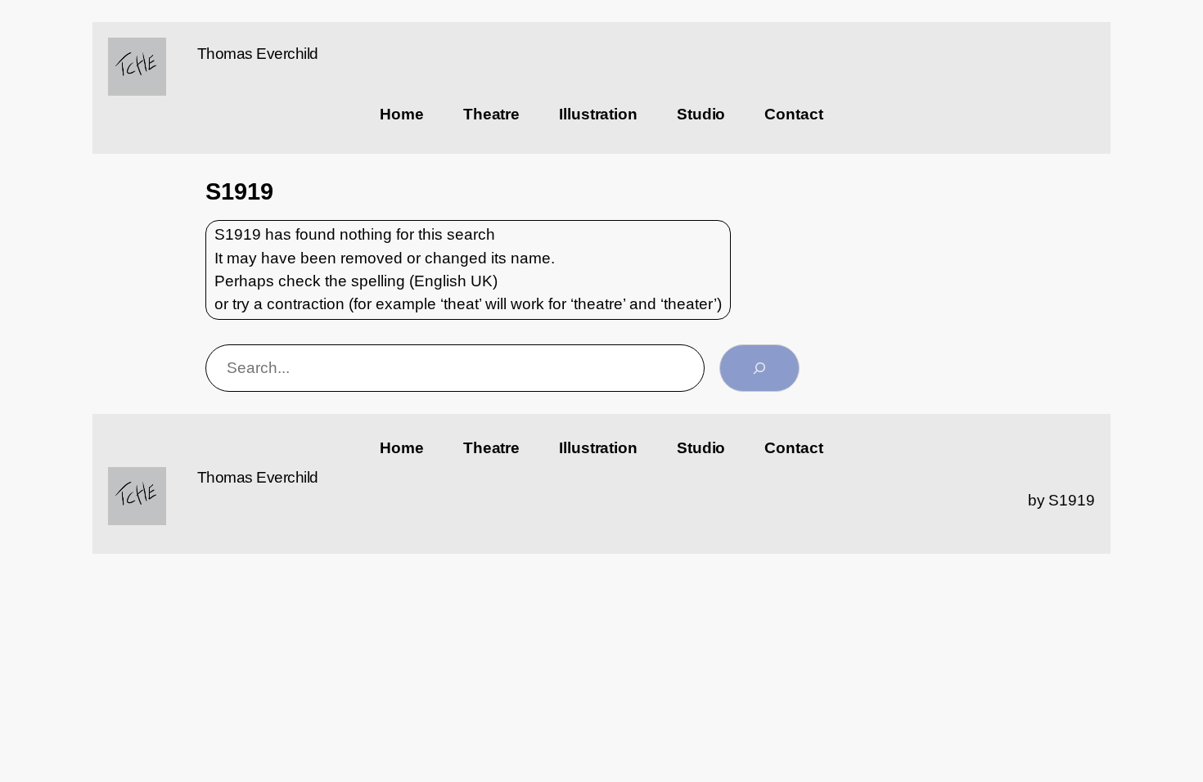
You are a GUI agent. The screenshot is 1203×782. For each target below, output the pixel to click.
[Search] (759, 368)
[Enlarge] (145, 59)
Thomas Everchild (257, 53)
